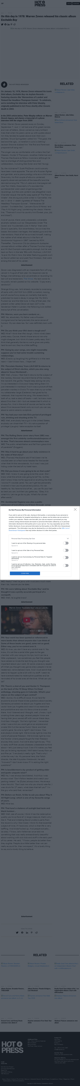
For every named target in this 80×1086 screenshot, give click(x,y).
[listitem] (40, 538)
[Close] (76, 510)
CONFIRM (25, 573)
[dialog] (40, 543)
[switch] (66, 543)
